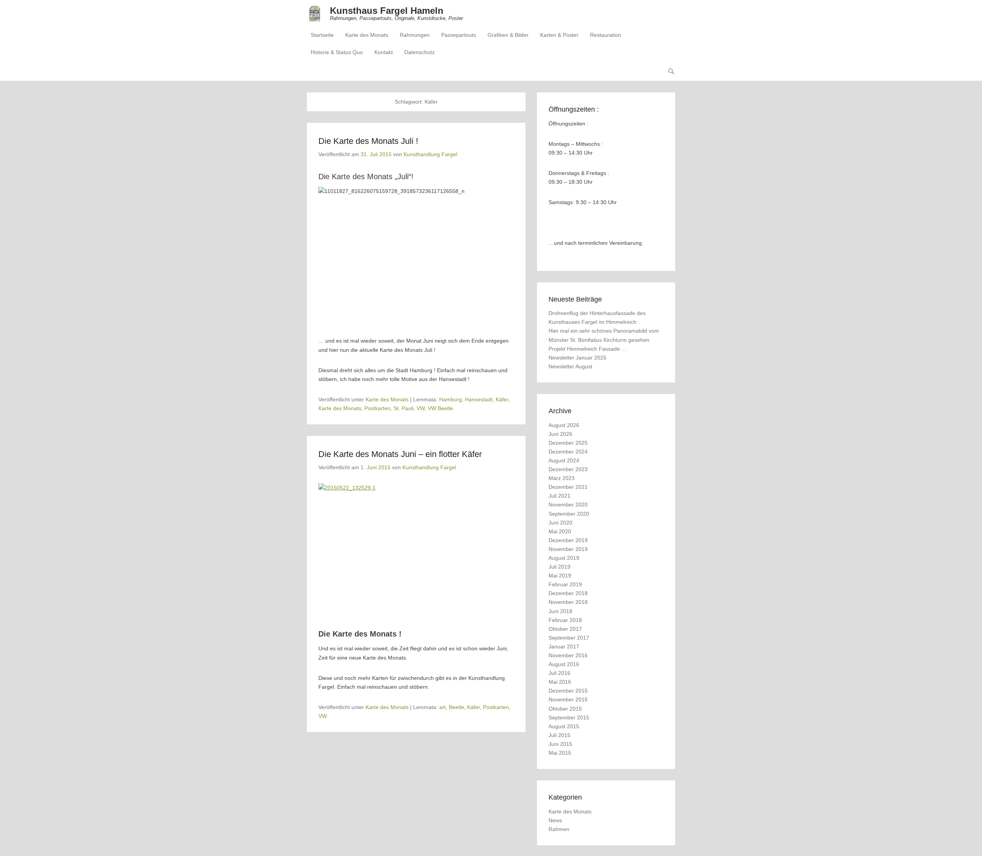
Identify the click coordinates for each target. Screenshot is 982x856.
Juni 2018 (560, 611)
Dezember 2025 (568, 443)
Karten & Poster (559, 35)
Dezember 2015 (568, 691)
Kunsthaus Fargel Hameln (386, 10)
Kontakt (383, 52)
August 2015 (564, 726)
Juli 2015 (559, 735)
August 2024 (564, 460)
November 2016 (568, 655)
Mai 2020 (560, 531)
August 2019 (564, 558)
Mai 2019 (560, 575)
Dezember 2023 (568, 469)
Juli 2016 (559, 673)
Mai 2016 (560, 682)
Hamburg (450, 399)
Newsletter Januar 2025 (577, 358)
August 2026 (564, 425)
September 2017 (569, 638)
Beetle (456, 707)
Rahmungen (415, 35)
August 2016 (564, 664)
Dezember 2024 (568, 452)
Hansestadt (479, 399)
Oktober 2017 (565, 629)
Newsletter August (570, 366)
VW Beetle (440, 408)
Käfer (502, 399)
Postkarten (377, 408)
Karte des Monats (366, 35)
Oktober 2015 (565, 709)
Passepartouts (458, 35)
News (555, 820)
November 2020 (568, 504)
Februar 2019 (565, 584)
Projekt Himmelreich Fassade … (588, 349)
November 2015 (568, 699)
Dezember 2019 (568, 540)
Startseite (322, 35)
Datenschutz (419, 52)
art (442, 707)
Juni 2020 (560, 523)
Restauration (605, 35)
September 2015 (569, 717)
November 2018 (568, 602)
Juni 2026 (560, 434)
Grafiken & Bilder (508, 35)
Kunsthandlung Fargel (430, 154)
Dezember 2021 (568, 487)
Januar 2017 (564, 646)
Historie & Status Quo (337, 52)
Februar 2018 (565, 620)
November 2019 (568, 549)
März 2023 (562, 478)
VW (421, 408)
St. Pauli (404, 408)
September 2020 (569, 514)
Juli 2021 (559, 496)
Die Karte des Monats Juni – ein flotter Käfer (400, 454)
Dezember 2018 (568, 593)
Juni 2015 (560, 744)
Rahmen (559, 829)
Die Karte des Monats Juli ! (368, 141)
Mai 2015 (560, 753)
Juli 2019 (559, 567)
